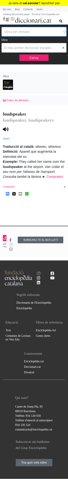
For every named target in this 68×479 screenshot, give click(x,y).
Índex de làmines (17, 100)
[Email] (20, 194)
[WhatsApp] (27, 194)
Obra (5, 39)
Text (8, 330)
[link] (34, 187)
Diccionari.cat (32, 366)
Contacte (28, 9)
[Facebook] (7, 194)
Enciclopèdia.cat (50, 14)
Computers (54, 177)
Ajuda (39, 9)
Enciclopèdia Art (46, 330)
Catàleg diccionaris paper (16, 14)
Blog (17, 9)
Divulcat (36, 14)
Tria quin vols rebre (34, 462)
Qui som (7, 9)
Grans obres (43, 335)
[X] (14, 194)
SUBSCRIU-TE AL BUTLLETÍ (40, 239)
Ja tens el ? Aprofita (30, 3)
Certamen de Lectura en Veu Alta (17, 337)
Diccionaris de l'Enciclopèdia (33, 302)
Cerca (34, 58)
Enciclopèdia (24, 308)
